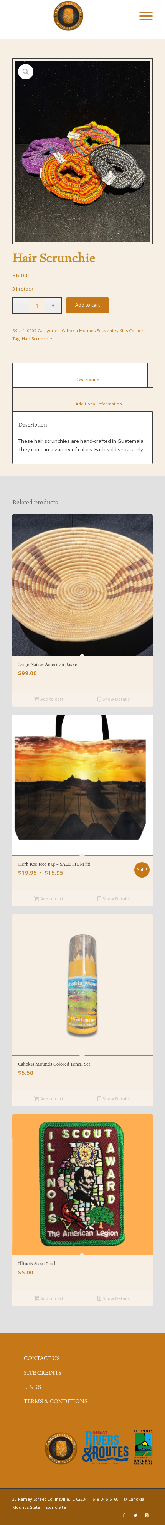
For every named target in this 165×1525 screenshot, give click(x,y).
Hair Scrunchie (37, 338)
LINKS (32, 1387)
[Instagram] (147, 1515)
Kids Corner (131, 330)
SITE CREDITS (42, 1373)
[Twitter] (135, 1515)
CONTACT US (42, 1358)
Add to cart (87, 305)
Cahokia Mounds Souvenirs (89, 330)
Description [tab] (80, 379)
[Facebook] (124, 1515)
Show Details (115, 699)
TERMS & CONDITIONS (55, 1402)
